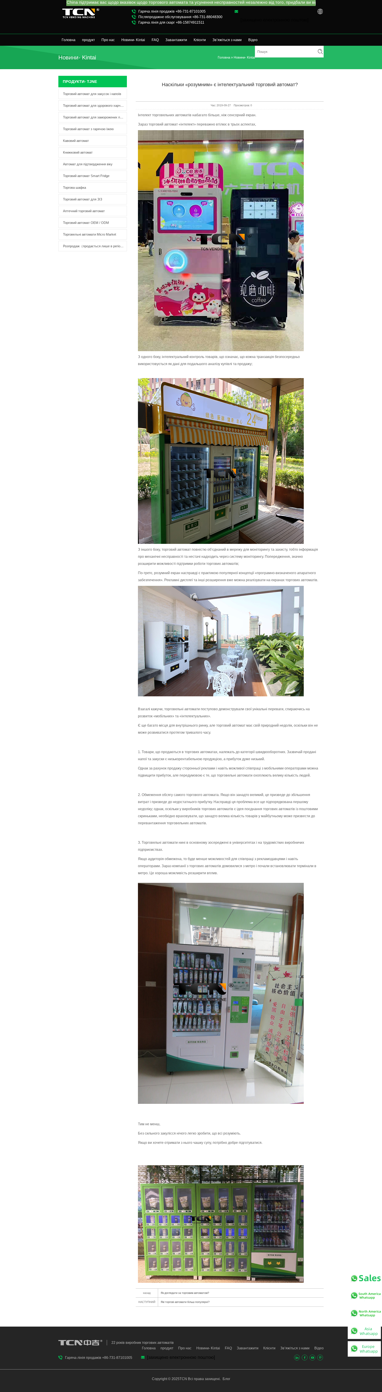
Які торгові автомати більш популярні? (185, 1302)
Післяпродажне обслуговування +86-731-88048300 (180, 17)
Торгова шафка (74, 187)
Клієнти (200, 40)
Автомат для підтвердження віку (88, 164)
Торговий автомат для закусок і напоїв (92, 94)
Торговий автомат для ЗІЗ (82, 199)
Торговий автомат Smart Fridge (86, 176)
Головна (68, 40)
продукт (88, 40)
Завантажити (176, 40)
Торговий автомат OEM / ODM (86, 223)
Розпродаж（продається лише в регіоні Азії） (93, 246)
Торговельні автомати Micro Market (89, 234)
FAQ (155, 40)
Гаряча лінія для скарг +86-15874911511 (171, 22)
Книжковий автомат (78, 152)
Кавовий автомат (76, 141)
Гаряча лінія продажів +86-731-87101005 (172, 11)
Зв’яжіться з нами (227, 40)
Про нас (108, 40)
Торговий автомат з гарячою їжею (88, 129)
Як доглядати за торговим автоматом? (185, 1293)
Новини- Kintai (133, 40)
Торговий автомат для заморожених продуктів (93, 117)
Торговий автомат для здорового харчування (93, 105)
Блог (226, 1379)
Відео (253, 40)
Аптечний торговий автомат (84, 211)
